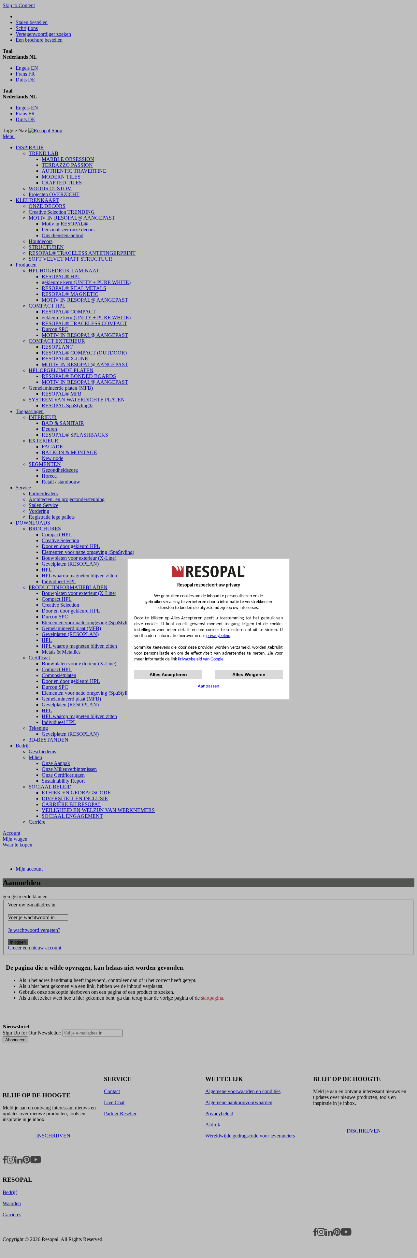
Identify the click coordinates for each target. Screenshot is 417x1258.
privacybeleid (218, 635)
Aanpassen (208, 686)
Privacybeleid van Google (200, 659)
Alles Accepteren (168, 674)
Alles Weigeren (249, 674)
